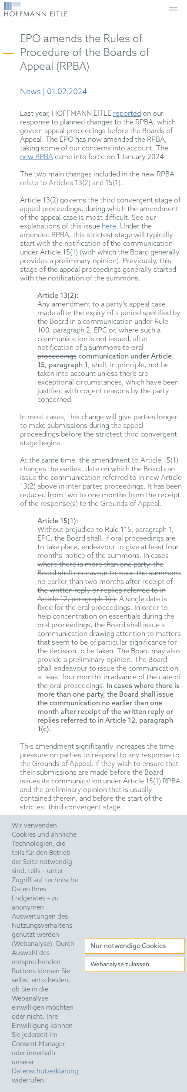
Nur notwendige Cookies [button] (128, 946)
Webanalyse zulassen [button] (119, 964)
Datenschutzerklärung (45, 1072)
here (109, 226)
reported (127, 114)
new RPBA (36, 157)
